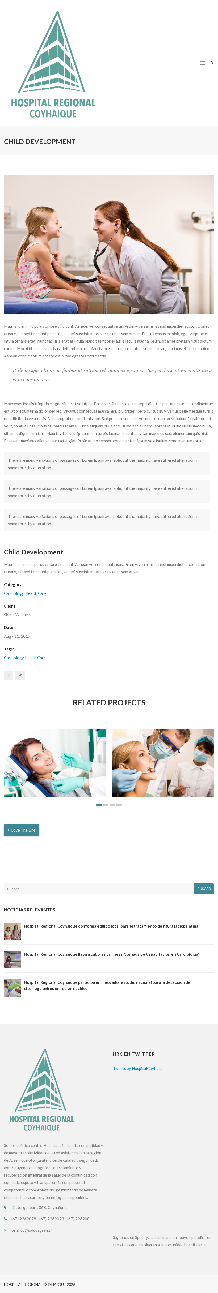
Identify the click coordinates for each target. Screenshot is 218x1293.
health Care (35, 657)
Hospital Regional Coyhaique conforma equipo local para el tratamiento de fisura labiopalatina (111, 926)
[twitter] (20, 675)
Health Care (36, 593)
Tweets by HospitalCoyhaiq (137, 1068)
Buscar (204, 888)
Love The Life (22, 830)
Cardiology (14, 593)
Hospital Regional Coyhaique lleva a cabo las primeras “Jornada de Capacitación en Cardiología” (111, 954)
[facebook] (8, 675)
